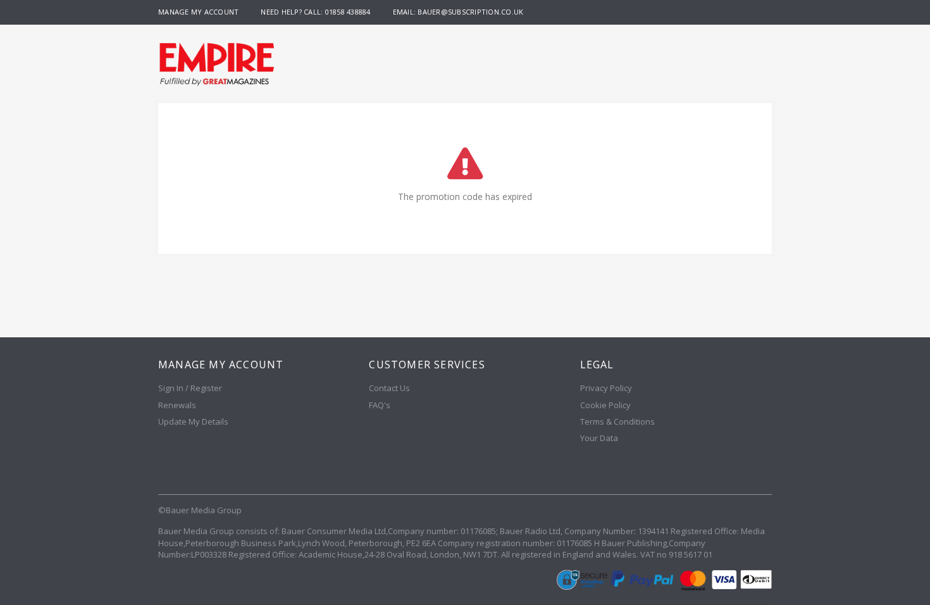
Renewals (177, 405)
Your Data (599, 438)
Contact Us (389, 388)
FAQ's (379, 405)
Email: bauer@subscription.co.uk (458, 11)
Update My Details (193, 421)
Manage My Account (198, 11)
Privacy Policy (606, 388)
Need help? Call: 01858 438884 (315, 11)
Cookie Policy (605, 405)
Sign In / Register (190, 388)
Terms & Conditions (617, 421)
